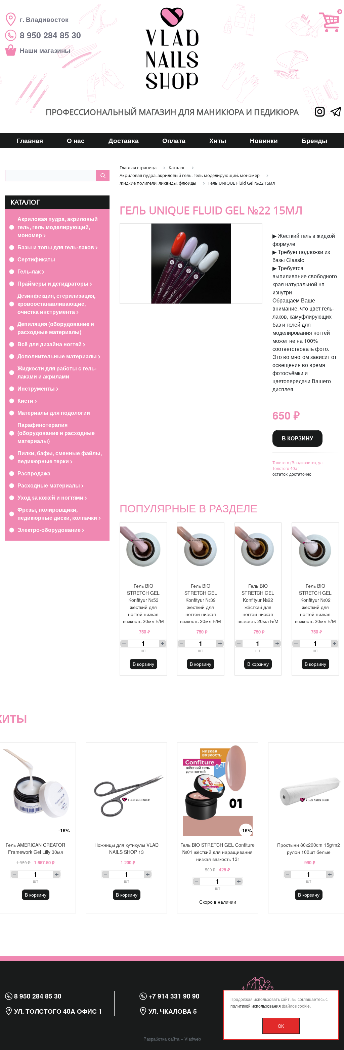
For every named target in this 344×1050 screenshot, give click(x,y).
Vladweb (192, 1039)
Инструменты (36, 388)
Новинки (264, 140)
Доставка (124, 140)
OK (281, 1026)
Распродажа (33, 473)
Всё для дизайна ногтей (50, 344)
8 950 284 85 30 (36, 996)
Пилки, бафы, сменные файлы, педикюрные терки (59, 457)
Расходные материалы (49, 485)
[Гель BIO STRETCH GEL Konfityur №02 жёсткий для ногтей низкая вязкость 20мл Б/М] (315, 550)
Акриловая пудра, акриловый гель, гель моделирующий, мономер (57, 227)
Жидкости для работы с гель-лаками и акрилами (56, 372)
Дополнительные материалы (57, 356)
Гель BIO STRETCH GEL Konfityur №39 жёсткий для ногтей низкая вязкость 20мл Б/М (200, 603)
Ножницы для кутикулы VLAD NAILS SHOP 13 (126, 848)
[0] (329, 22)
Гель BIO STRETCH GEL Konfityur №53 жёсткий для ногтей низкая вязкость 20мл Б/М (143, 603)
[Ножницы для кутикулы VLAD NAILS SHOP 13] (126, 789)
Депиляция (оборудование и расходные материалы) (55, 328)
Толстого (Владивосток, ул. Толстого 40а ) (298, 465)
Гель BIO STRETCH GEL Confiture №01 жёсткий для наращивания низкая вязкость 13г (217, 851)
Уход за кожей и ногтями (51, 497)
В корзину (297, 438)
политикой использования (255, 1006)
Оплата (173, 140)
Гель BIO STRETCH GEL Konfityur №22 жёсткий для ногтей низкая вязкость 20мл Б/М (258, 603)
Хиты (217, 140)
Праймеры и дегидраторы (53, 283)
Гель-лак (29, 271)
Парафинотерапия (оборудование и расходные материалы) (56, 433)
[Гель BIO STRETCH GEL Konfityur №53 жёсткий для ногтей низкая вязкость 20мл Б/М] (143, 550)
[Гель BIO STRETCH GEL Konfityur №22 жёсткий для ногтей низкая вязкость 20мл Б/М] (258, 550)
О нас (76, 140)
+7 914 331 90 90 (173, 996)
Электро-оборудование (49, 530)
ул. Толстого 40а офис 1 (57, 1011)
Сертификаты (36, 259)
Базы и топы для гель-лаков (56, 247)
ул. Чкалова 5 (172, 1011)
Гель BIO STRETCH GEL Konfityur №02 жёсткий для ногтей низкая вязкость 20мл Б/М (315, 603)
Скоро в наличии (217, 901)
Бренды (314, 140)
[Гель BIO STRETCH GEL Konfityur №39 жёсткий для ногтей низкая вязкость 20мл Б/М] (200, 550)
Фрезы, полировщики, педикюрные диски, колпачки (57, 513)
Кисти (26, 400)
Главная (30, 140)
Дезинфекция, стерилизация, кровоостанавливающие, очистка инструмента (56, 304)
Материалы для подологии (53, 413)
